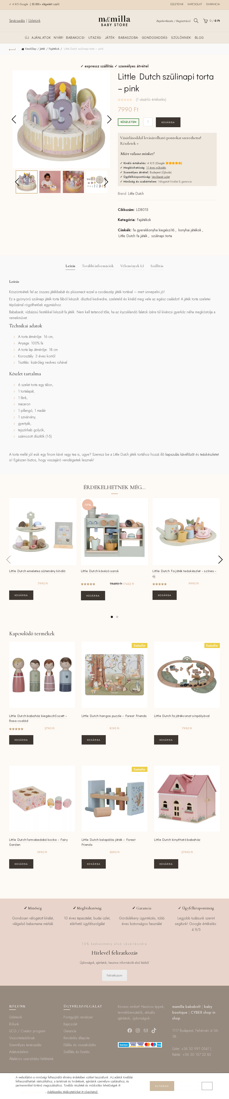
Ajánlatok (41, 37)
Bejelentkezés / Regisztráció (173, 21)
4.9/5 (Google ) (164, 163)
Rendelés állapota (76, 1038)
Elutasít (188, 1086)
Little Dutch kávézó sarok (100, 571)
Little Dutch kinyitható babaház (177, 839)
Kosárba (168, 122)
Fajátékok (54, 49)
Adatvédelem (18, 1051)
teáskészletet (209, 454)
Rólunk (14, 1024)
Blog (199, 37)
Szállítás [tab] (157, 266)
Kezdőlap (30, 49)
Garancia (213, 4)
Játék (110, 37)
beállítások (30, 1092)
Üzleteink (177, 4)
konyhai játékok (189, 230)
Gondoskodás (155, 37)
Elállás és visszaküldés (80, 1044)
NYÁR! (59, 37)
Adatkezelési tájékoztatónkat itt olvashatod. (72, 1092)
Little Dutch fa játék (132, 236)
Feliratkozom (114, 975)
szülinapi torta (161, 236)
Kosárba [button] (21, 595)
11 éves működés (156, 167)
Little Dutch (136, 193)
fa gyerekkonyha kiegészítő (153, 230)
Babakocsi (75, 37)
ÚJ (27, 37)
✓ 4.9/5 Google (19, 4)
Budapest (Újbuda (160, 172)
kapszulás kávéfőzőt (179, 454)
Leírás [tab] (70, 266)
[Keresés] (196, 20)
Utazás (94, 37)
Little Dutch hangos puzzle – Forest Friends (114, 715)
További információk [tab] (98, 266)
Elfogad (162, 1086)
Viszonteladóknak (22, 1038)
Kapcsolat (195, 4)
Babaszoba (128, 37)
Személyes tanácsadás (25, 1044)
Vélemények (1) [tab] (132, 266)
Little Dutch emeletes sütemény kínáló (37, 571)
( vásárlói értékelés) (151, 99)
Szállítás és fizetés (77, 1051)
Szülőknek (181, 37)
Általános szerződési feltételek (31, 1058)
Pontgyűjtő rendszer (78, 1017)
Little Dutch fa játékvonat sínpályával (182, 715)
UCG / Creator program (27, 1031)
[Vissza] (12, 49)
